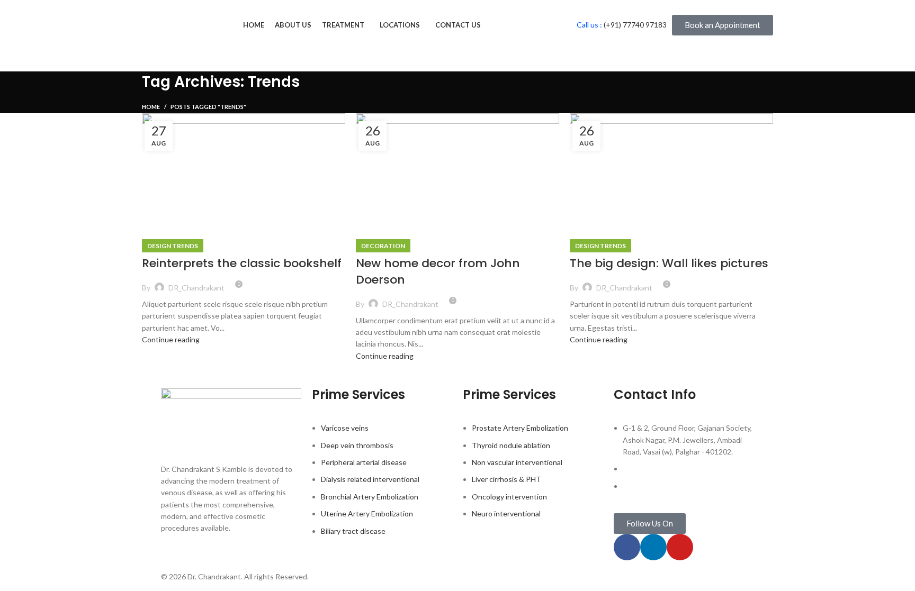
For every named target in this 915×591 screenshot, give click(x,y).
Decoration (383, 246)
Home (151, 106)
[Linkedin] (653, 547)
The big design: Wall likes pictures (669, 263)
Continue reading (171, 339)
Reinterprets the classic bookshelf (242, 263)
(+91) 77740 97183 (635, 24)
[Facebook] (627, 547)
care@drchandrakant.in (661, 485)
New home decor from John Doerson (438, 271)
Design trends (172, 246)
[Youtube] (680, 547)
